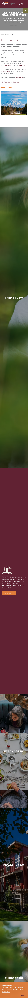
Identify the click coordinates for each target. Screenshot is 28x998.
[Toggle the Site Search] (22, 4)
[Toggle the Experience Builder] (18, 3)
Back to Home (6, 87)
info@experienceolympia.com (11, 82)
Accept (23, 995)
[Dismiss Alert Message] (25, 10)
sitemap (22, 65)
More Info (13, 26)
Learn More (7, 593)
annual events (5, 71)
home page (7, 65)
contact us (19, 77)
